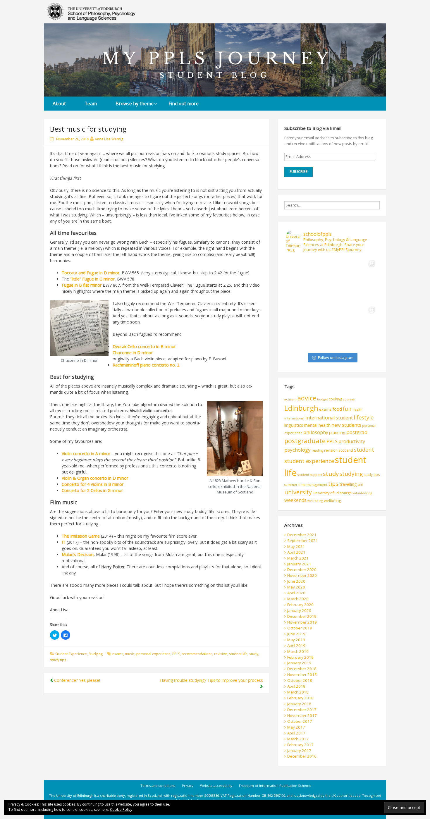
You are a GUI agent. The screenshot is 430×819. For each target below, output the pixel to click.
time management (312, 485)
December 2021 (302, 534)
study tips (58, 660)
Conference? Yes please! (76, 680)
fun (347, 408)
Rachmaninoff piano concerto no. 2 (146, 365)
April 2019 (296, 645)
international (294, 418)
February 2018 (300, 698)
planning (337, 432)
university (298, 492)
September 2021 (302, 540)
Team (91, 103)
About (59, 103)
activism (290, 399)
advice (306, 398)
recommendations (197, 653)
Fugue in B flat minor (82, 285)
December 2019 (302, 616)
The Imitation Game (81, 536)
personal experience (153, 653)
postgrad (357, 432)
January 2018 (299, 703)
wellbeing (332, 500)
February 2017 (300, 744)
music (130, 653)
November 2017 (302, 715)
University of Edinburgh (332, 493)
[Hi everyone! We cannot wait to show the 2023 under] (355, 326)
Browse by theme (135, 103)
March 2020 (298, 598)
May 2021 (296, 546)
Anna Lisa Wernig (109, 139)
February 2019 (300, 657)
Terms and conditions (157, 785)
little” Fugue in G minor (93, 279)
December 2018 (302, 668)
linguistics (293, 425)
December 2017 (302, 709)
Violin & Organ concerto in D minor (95, 478)
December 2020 (302, 569)
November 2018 (302, 674)
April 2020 (296, 593)
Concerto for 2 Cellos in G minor (92, 490)
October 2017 (299, 721)
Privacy (187, 785)
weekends (295, 500)
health (357, 409)
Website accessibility (216, 785)
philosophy (315, 432)
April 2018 (296, 686)
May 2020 (296, 587)
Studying (96, 653)
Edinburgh (301, 408)
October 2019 (299, 628)
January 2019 (299, 662)
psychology (297, 449)
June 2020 (296, 581)
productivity (351, 441)
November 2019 (302, 622)
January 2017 (299, 750)
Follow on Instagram (335, 357)
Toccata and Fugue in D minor (90, 273)
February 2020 (300, 604)
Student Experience (71, 653)
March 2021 (298, 558)
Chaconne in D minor (133, 352)
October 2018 (299, 680)
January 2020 (299, 610)
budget (322, 399)
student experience (309, 460)
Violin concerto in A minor (86, 453)
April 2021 (296, 552)
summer (290, 485)
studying (351, 474)
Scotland (345, 450)
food (337, 409)
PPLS (176, 653)
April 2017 (296, 733)
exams (117, 653)
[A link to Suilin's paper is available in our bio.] (355, 280)
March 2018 (298, 692)
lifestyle (364, 417)
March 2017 (298, 738)
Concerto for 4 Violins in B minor (92, 484)
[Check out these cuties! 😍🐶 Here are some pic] (309, 326)
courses (349, 399)
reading (317, 450)
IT (64, 542)
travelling (348, 484)
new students (346, 425)
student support (309, 475)
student (364, 449)
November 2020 (302, 575)
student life (238, 653)
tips (333, 484)
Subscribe (298, 171)
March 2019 (298, 651)
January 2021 (299, 564)
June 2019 (296, 633)
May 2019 (296, 639)
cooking (335, 399)
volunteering (362, 493)
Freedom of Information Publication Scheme (275, 785)
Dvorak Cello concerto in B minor (144, 346)
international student (329, 417)
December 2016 (302, 756)
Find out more (183, 103)
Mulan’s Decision (78, 554)
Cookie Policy (121, 809)
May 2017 (296, 727)
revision (220, 653)
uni (360, 484)
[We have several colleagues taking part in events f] (309, 280)
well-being (315, 501)
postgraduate (305, 440)
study (253, 653)
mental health (317, 425)
